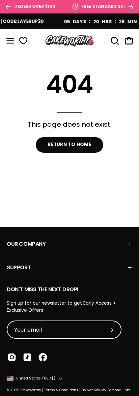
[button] (114, 40)
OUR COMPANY (26, 244)
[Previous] (8, 7)
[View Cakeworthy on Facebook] (43, 357)
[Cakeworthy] (69, 41)
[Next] (131, 7)
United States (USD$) (35, 378)
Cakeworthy (31, 390)
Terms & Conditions (61, 390)
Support (19, 267)
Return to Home (69, 144)
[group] (69, 6)
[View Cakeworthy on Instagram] (12, 357)
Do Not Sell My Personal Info (105, 390)
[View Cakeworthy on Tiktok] (27, 357)
